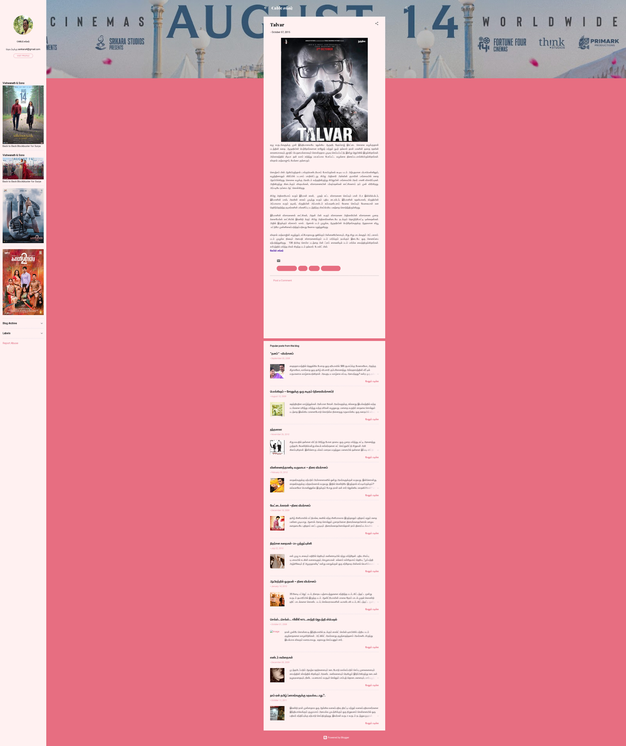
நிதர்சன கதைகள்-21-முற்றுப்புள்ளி (291, 543)
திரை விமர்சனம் (330, 268)
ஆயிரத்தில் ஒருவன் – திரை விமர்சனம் (293, 581)
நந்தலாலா (276, 429)
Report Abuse (10, 343)
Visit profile (23, 56)
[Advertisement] (398, 65)
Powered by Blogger (338, 737)
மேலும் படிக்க (372, 381)
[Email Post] (279, 261)
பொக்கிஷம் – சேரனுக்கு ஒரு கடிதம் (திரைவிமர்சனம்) (302, 391)
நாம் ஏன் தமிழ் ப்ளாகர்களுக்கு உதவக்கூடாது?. (297, 695)
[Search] (407, 9)
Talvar (303, 268)
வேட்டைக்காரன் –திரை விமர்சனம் (290, 505)
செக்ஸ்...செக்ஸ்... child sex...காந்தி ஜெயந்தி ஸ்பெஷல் (303, 619)
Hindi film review (286, 268)
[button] (377, 24)
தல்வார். (314, 268)
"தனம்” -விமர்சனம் (282, 353)
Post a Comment (282, 280)
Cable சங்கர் (282, 7)
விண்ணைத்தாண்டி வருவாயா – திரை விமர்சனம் (299, 467)
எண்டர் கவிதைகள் (281, 657)
